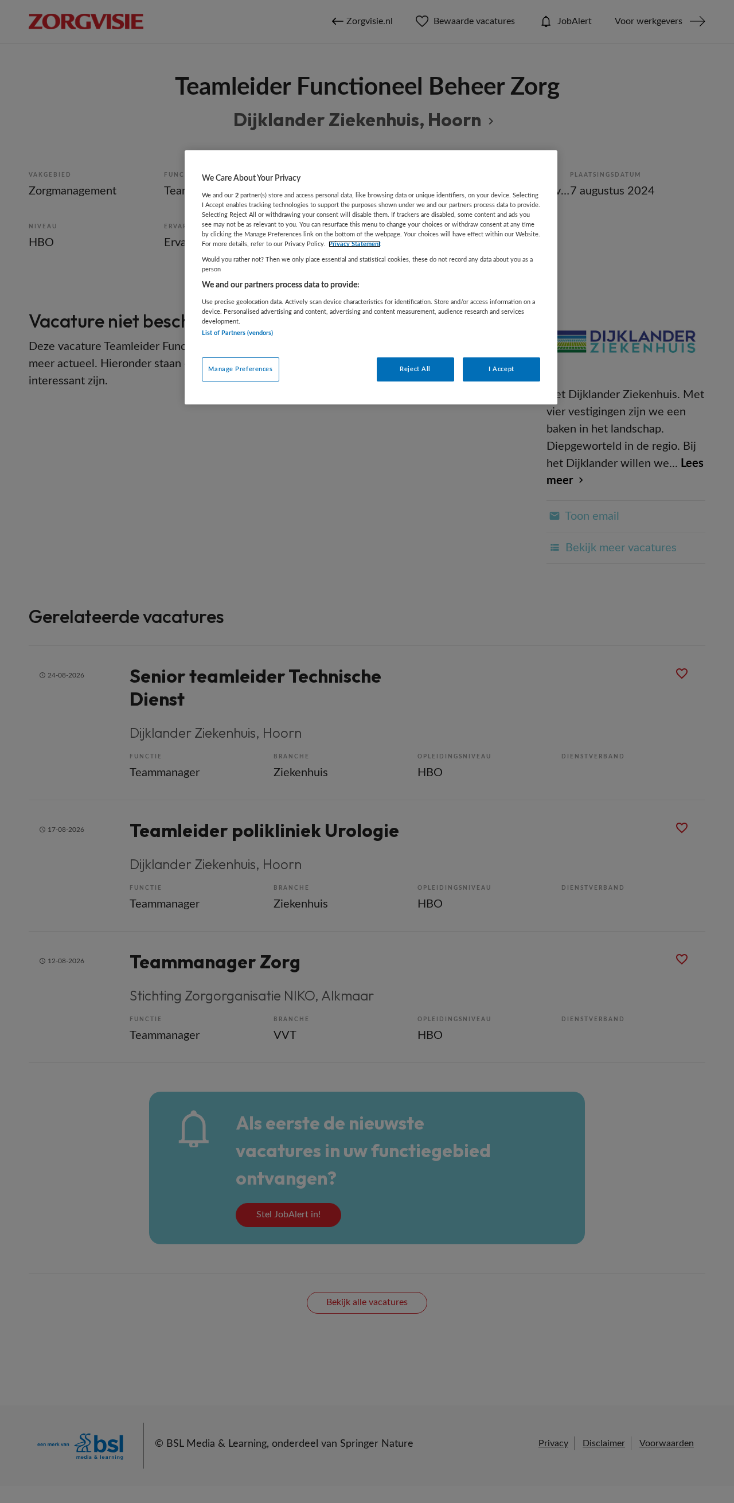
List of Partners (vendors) (237, 333)
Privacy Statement (355, 244)
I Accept (501, 369)
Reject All (415, 369)
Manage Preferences (240, 369)
